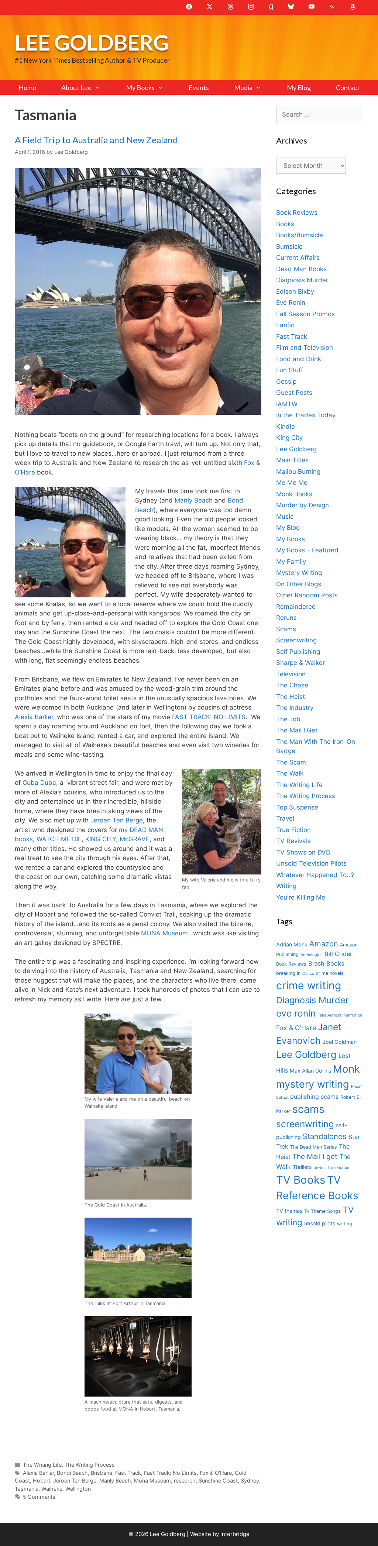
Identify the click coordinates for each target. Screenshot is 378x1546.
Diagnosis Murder (302, 280)
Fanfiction (353, 1015)
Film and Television (304, 347)
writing (344, 1223)
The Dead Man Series (313, 1147)
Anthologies (311, 954)
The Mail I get (314, 1156)
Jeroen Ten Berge (116, 820)
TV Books (300, 1179)
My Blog (299, 87)
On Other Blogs (298, 584)
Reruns (286, 617)
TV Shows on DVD (303, 852)
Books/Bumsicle (299, 235)
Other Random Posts (307, 595)
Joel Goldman (340, 1042)
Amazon (323, 943)
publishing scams (314, 1096)
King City (289, 437)
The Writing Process (90, 1465)
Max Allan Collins (310, 1070)
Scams (286, 629)
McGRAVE (135, 839)
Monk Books (294, 494)
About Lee (76, 87)
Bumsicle (289, 246)
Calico (308, 973)
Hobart (41, 1480)
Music (284, 516)
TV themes (289, 1211)
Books (285, 224)
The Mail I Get (296, 730)
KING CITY (100, 839)
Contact (348, 87)
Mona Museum (152, 1480)
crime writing (308, 985)
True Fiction (293, 830)
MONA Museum (164, 933)
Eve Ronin (290, 302)
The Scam (291, 762)
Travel (285, 818)
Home (27, 87)
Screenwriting (296, 640)
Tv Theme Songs (322, 1211)
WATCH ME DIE (59, 839)
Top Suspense (297, 807)
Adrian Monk (291, 944)
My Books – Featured (307, 550)
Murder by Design (302, 505)
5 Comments (39, 1497)
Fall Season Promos (305, 314)
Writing (286, 886)
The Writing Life (42, 1465)
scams (308, 1108)
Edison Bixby (295, 291)
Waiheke (51, 1488)
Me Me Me (291, 482)
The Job (288, 719)
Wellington (78, 1488)
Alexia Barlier (34, 717)
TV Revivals (293, 841)
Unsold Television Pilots (311, 863)
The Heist (290, 696)
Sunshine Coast (218, 1480)
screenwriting (305, 1123)
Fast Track (128, 1473)
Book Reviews (296, 212)
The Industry (294, 707)
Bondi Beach (72, 1473)
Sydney (250, 1480)
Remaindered (296, 606)
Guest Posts (294, 392)
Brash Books (326, 963)
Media (243, 87)
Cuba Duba (39, 782)
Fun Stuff (289, 370)
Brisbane (101, 1473)
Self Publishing (298, 651)
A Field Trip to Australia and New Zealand (96, 139)
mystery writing (312, 1084)
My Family (291, 561)
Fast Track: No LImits (170, 1473)
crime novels (330, 973)
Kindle (285, 426)
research (185, 1480)
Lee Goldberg (92, 42)
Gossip (286, 381)
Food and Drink (298, 359)
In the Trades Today (306, 415)
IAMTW (287, 404)
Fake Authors (329, 1015)
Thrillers (302, 1167)
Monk (346, 1069)
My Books (140, 87)
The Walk (289, 773)
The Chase (292, 685)
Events (199, 87)
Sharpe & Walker (300, 662)
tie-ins (319, 1167)
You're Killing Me (300, 897)
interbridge (235, 1534)
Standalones (325, 1136)
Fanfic (285, 325)
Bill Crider (338, 953)
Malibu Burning (298, 471)
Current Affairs (298, 257)
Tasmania (26, 1488)
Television (291, 674)
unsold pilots (319, 1223)
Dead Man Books (301, 269)
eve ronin (296, 1013)
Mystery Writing (299, 572)
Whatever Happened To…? (315, 875)
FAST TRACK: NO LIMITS (208, 717)
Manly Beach (194, 500)
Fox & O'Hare (216, 1473)
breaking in (288, 973)
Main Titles (292, 460)
